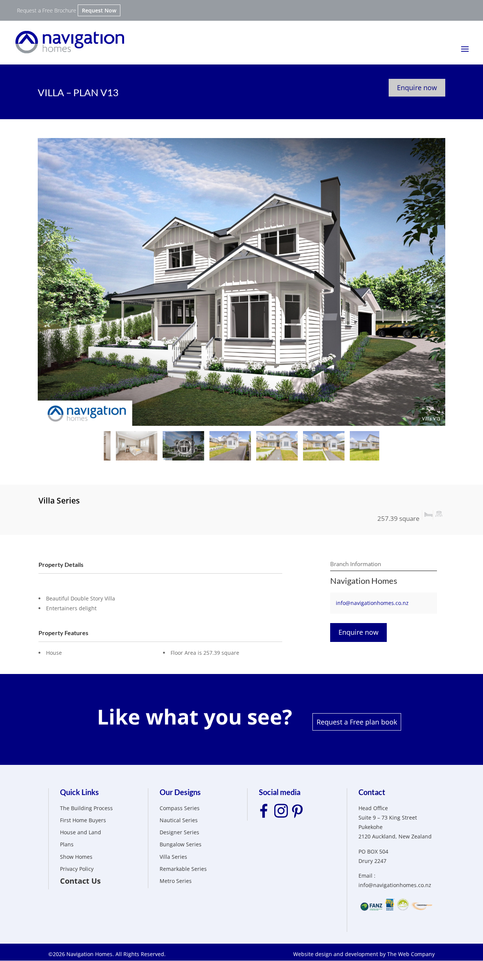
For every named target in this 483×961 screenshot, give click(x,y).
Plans (67, 844)
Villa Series (173, 856)
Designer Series (179, 832)
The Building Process (86, 808)
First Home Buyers (83, 820)
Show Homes (76, 856)
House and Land (80, 832)
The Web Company (411, 954)
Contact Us (80, 881)
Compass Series (180, 808)
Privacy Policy (77, 868)
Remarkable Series (183, 868)
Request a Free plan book (357, 721)
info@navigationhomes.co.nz (372, 602)
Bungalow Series (181, 844)
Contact (371, 792)
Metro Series (176, 880)
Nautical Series (179, 820)
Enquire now (417, 87)
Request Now (99, 10)
